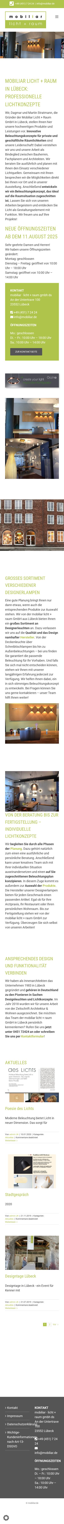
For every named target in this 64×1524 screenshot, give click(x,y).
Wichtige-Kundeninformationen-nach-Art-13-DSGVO (17, 1439)
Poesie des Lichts (19, 1108)
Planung (16, 848)
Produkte (49, 885)
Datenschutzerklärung (17, 1424)
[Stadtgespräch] (32, 1171)
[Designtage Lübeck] (32, 1253)
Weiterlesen (10, 1140)
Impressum (15, 1416)
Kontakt (12, 1408)
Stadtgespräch (17, 1194)
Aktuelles (9, 1137)
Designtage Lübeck (20, 1276)
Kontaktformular (32, 1036)
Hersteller (27, 637)
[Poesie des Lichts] (32, 1085)
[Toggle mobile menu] (57, 17)
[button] (6, 1518)
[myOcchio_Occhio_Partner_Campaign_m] (32, 375)
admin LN (13, 1134)
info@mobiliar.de (45, 3)
